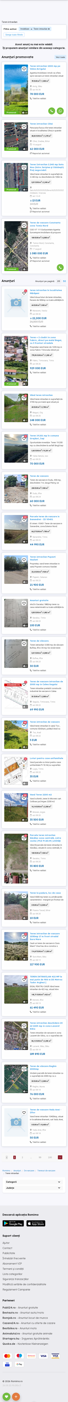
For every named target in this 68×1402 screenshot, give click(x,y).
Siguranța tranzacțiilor (16, 1279)
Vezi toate (60, 57)
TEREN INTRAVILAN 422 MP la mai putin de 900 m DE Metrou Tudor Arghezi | (46, 979)
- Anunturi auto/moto (23, 1312)
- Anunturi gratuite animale (27, 1333)
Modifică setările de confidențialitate (24, 1284)
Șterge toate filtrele (14, 35)
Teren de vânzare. (39, 641)
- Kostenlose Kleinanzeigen (25, 1343)
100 (50, 1157)
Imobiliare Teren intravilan (33, 29)
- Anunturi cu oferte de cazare (29, 1323)
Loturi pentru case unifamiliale (46, 758)
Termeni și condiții (13, 1268)
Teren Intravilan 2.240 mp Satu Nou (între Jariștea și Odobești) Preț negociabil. (47, 167)
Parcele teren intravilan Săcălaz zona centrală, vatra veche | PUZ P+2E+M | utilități (45, 838)
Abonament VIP (12, 1263)
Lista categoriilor (12, 1274)
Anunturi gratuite (39, 600)
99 (40, 1157)
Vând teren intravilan (41, 395)
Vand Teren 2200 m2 (41, 794)
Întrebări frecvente (14, 1258)
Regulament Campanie (16, 1289)
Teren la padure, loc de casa (45, 893)
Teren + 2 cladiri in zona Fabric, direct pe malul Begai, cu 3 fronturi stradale (46, 340)
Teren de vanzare (39, 476)
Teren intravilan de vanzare (45, 722)
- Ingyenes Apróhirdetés (26, 1338)
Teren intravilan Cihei (41, 123)
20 (58, 281)
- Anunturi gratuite (20, 1307)
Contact (7, 1248)
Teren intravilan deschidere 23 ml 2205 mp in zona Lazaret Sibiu (46, 1026)
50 (64, 281)
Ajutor (6, 1242)
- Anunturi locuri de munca (25, 1317)
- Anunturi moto (20, 1328)
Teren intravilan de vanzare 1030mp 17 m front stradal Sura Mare (45, 936)
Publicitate (9, 1253)
